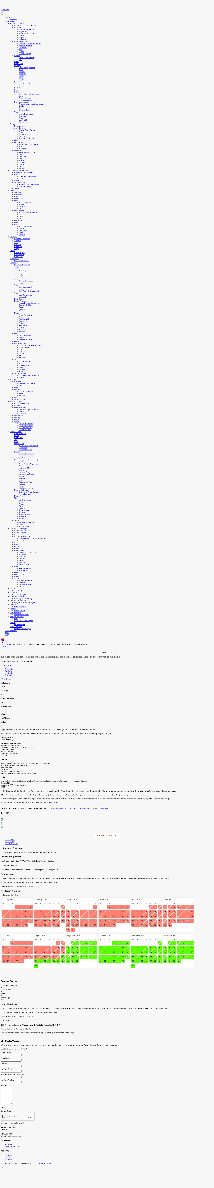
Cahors (21, 337)
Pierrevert (22, 540)
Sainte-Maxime (24, 510)
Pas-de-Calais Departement (28, 446)
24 (26, 921)
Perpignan (22, 353)
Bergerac (22, 72)
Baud (21, 154)
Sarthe (16, 420)
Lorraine (13, 609)
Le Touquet (23, 448)
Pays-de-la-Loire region (22, 403)
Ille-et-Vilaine (19, 142)
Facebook (8, 1159)
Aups (21, 502)
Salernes (22, 512)
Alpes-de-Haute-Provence (23, 536)
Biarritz (21, 106)
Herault (17, 313)
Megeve (21, 560)
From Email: (6, 1058)
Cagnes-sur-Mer (24, 468)
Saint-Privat (23, 329)
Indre (16, 200)
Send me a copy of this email (13, 1123)
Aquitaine (13, 592)
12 (4, 916)
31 (26, 925)
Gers (16, 293)
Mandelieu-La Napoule (27, 474)
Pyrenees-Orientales (21, 343)
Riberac (21, 78)
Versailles (22, 235)
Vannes (21, 168)
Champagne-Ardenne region (24, 599)
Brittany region (19, 126)
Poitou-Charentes (16, 627)
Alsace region (19, 590)
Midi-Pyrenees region (21, 615)
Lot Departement (25, 335)
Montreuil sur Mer (25, 450)
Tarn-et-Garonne (20, 373)
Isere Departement (25, 568)
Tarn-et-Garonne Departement (29, 375)
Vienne (16, 112)
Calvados (17, 381)
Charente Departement (27, 29)
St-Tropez (22, 518)
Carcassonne (23, 273)
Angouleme (23, 32)
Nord (16, 442)
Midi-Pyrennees (15, 613)
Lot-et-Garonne (19, 92)
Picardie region (19, 625)
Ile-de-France (14, 259)
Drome (16, 546)
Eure (16, 387)
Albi (20, 363)
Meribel (21, 586)
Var (15, 498)
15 (17, 916)
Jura (15, 440)
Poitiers (21, 122)
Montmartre (23, 231)
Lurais (21, 208)
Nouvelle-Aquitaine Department (25, 25)
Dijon (21, 178)
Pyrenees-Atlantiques (21, 102)
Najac (21, 283)
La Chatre (22, 206)
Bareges (21, 307)
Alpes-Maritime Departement (29, 464)
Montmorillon (23, 120)
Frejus (21, 506)
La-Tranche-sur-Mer (26, 426)
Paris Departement (25, 227)
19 (4, 921)
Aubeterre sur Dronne (26, 34)
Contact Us (9, 1145)
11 (30, 912)
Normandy (13, 379)
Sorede (21, 355)
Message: (4, 1085)
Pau (20, 108)
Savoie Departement (26, 580)
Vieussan (22, 331)
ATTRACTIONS (11, 844)
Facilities (8, 671)
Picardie (12, 623)
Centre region (19, 194)
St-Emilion (22, 86)
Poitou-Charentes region (22, 629)
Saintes (21, 52)
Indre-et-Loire (19, 210)
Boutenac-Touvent (25, 46)
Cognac (21, 38)
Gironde (17, 82)
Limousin (13, 605)
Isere (16, 566)
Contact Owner (6, 665)
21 (12, 921)
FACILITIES (10, 840)
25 (30, 921)
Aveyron (17, 279)
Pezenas (21, 327)
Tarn (15, 359)
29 (17, 925)
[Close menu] (2, 14)
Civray (21, 118)
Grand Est (13, 237)
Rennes (21, 146)
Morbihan (17, 150)
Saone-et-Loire (19, 182)
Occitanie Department (22, 265)
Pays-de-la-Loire (16, 401)
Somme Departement (26, 454)
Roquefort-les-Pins (25, 482)
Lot (15, 333)
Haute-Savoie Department (28, 552)
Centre (12, 190)
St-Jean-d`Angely (25, 54)
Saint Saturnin (24, 526)
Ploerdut (22, 162)
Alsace (12, 588)
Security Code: (6, 1111)
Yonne (16, 188)
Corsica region (19, 253)
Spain (7, 633)
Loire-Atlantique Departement (29, 410)
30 (21, 925)
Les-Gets (22, 558)
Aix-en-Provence (25, 494)
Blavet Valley (23, 156)
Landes (16, 90)
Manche (17, 389)
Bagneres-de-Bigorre (26, 305)
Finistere (17, 140)
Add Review (6, 679)
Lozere (16, 341)
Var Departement (25, 500)
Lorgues (22, 508)
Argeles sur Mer (24, 347)
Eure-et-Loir (18, 198)
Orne (16, 397)
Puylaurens (23, 369)
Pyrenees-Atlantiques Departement (31, 104)
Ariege (16, 267)
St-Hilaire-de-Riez (25, 428)
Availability (9, 673)
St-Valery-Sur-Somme (26, 456)
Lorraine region (19, 611)
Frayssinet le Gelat (25, 339)
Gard (16, 285)
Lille (15, 619)
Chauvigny (23, 116)
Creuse (16, 62)
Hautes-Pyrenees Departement (29, 303)
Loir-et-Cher (18, 221)
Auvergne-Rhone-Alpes (18, 528)
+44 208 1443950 (7, 1134)
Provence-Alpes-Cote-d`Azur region (27, 460)
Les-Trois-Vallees (25, 584)
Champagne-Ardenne (17, 597)
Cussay (21, 214)
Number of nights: (7, 1080)
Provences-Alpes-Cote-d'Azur (20, 458)
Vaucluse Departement (27, 522)
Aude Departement (25, 271)
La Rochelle (23, 48)
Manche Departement (26, 391)
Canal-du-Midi (24, 319)
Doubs (16, 436)
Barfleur (22, 393)
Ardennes (17, 241)
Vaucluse (17, 520)
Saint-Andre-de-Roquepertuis (29, 291)
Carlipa (21, 275)
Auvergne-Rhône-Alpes (22, 530)
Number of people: (7, 1069)
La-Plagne (22, 582)
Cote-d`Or (18, 174)
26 (4, 925)
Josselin (21, 160)
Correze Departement (26, 58)
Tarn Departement (25, 361)
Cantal (16, 544)
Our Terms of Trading (43, 1163)
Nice (20, 480)
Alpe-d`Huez (23, 570)
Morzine (22, 562)
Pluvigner (22, 164)
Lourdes (22, 309)
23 (21, 921)
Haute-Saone (18, 438)
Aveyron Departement (26, 281)
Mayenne (17, 418)
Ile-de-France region (21, 261)
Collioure (22, 351)
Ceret (21, 349)
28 (12, 925)
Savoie (16, 578)
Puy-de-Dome (19, 574)
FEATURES (9, 842)
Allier (16, 534)
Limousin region (20, 607)
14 (12, 916)
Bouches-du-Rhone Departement (30, 492)
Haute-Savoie (19, 550)
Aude (16, 269)
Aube (16, 243)
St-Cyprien (22, 357)
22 (17, 921)
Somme (17, 452)
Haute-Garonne (19, 299)
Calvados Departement (27, 383)
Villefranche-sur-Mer (26, 488)
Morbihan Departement (27, 152)
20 (8, 921)
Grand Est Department (22, 239)
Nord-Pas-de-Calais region (23, 621)
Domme (21, 76)
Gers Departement (25, 295)
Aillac (21, 70)
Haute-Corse (18, 257)
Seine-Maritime (19, 399)
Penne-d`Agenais (25, 98)
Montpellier (23, 325)
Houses (114, 649)
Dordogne (17, 66)
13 (8, 916)
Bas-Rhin (17, 245)
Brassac (21, 377)
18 (30, 916)
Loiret (16, 223)
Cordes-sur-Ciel (24, 365)
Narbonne (22, 277)
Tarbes (21, 311)
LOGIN (4, 646)
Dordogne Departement (27, 68)
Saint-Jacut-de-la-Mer (26, 138)
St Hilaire (17, 192)
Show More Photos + (107, 836)
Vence (21, 486)
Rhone (16, 576)
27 (8, 925)
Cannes (21, 470)
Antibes (21, 466)
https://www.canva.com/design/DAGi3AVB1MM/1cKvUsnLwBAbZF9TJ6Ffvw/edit (80, 808)
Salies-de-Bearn (24, 110)
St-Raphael (23, 516)
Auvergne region (20, 532)
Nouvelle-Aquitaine (17, 23)
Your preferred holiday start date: (12, 1075)
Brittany (12, 124)
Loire (16, 572)
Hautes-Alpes (19, 496)
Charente (17, 27)
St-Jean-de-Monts (25, 430)
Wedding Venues (11, 631)
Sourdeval (22, 395)
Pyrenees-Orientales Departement (30, 345)
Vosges (16, 249)
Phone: (4, 1064)
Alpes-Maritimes (20, 462)
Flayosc (21, 504)
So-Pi (21, 233)
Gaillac (21, 367)
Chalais (21, 36)
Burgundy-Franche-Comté (19, 170)
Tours (21, 219)
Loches (21, 216)
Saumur (17, 406)
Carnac (21, 158)
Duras (21, 96)
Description (9, 669)
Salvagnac (22, 371)
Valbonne (22, 484)
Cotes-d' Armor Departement (29, 130)
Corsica (12, 251)
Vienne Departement (26, 114)
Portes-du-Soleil (24, 564)
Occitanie (13, 263)
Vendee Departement (26, 424)
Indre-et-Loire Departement (28, 212)
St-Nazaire (22, 414)
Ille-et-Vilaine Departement (28, 144)
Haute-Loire (18, 548)
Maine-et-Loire (19, 416)
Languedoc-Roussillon (18, 601)
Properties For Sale (12, 1147)
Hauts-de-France (16, 432)
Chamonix (22, 556)
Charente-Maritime (21, 42)
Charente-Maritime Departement (30, 44)
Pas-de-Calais (19, 444)
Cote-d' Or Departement (27, 176)
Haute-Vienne (19, 88)
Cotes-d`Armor (19, 128)
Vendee (17, 422)
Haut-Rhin (18, 247)
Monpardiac (23, 297)
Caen (20, 385)
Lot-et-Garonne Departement (29, 94)
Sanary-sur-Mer (24, 514)
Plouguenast (23, 134)
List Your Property (11, 19)
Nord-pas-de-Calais (17, 617)
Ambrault (22, 204)
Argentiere (22, 554)
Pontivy (21, 166)
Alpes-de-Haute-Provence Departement (32, 538)
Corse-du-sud (19, 255)
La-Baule (22, 412)
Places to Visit (10, 21)
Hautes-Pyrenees (20, 301)
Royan (21, 50)
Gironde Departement (26, 84)
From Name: (6, 1053)
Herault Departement (26, 315)
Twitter (7, 1157)
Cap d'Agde (23, 321)
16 (21, 916)
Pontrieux (22, 136)
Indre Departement (25, 202)
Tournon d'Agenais (25, 100)
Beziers (21, 317)
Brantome (22, 74)
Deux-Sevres (18, 64)
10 (26, 912)
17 (26, 916)
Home (7, 17)
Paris (16, 225)
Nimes (21, 289)
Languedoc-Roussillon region (24, 603)
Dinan (21, 132)
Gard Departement (25, 287)
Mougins (22, 478)
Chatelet (22, 229)
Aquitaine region (20, 595)
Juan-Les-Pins (24, 472)
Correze (17, 56)
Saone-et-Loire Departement (29, 184)
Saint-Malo (23, 148)
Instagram (8, 1155)
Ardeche (17, 542)
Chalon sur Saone (25, 186)
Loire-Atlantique (20, 408)
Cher (16, 196)
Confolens (22, 40)
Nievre (16, 180)
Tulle (20, 60)
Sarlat (21, 80)
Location (8, 675)
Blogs (7, 635)
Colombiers (23, 323)
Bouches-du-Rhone (21, 490)
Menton (21, 476)
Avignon (22, 524)
